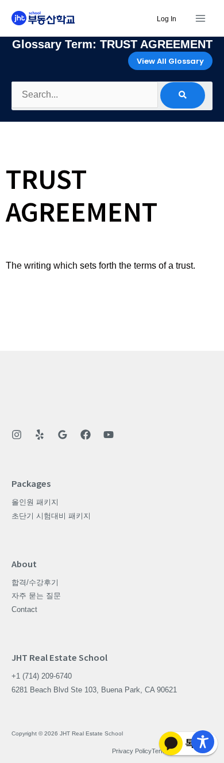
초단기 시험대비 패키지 (51, 516)
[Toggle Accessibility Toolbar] (202, 741)
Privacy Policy (132, 750)
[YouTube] (108, 434)
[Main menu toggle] (200, 18)
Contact (24, 609)
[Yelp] (39, 434)
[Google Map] (62, 434)
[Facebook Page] (85, 434)
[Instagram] (16, 434)
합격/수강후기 (35, 582)
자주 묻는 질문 (36, 595)
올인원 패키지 (35, 502)
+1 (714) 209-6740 (41, 676)
